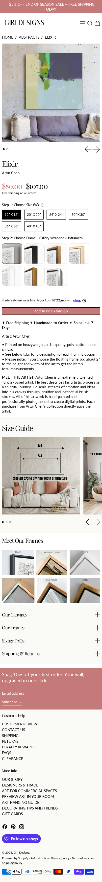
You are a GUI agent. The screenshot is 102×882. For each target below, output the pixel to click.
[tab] (4, 149)
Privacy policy (60, 858)
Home (7, 37)
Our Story (12, 779)
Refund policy (39, 858)
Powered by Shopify (15, 858)
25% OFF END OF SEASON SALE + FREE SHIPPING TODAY (52, 6)
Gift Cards (12, 813)
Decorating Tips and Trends (30, 808)
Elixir (50, 37)
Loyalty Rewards (18, 747)
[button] (90, 23)
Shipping (10, 735)
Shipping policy (12, 863)
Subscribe (10, 702)
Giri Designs (21, 852)
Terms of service (82, 858)
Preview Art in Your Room (28, 796)
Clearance (12, 758)
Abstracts (29, 37)
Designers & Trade (20, 785)
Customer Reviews (20, 724)
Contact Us (13, 729)
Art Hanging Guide (20, 802)
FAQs (6, 752)
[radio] (11, 215)
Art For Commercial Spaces (29, 790)
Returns (10, 741)
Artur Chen (11, 173)
